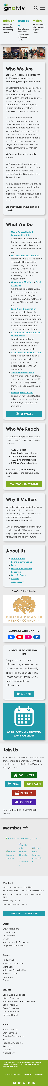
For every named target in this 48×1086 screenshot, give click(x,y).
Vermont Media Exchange (16, 942)
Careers (7, 1049)
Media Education (11, 998)
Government (9, 935)
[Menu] (42, 7)
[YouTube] (14, 1083)
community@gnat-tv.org (18, 904)
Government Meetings (22, 282)
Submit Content (10, 973)
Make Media (9, 960)
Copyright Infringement (13, 1074)
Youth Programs (10, 1005)
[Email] (34, 1083)
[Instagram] (24, 1083)
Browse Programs (11, 928)
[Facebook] (19, 1083)
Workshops (8, 967)
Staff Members (18, 558)
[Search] (36, 8)
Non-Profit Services (12, 1011)
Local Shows (9, 932)
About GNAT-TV (10, 1029)
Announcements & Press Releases (19, 1001)
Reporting (8, 1046)
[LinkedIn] (29, 1083)
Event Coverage (11, 1008)
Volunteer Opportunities (14, 970)
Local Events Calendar (14, 995)
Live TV (6, 939)
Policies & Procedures (13, 1043)
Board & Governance (13, 1036)
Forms (6, 980)
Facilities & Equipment (13, 963)
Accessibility (17, 582)
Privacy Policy (27, 1074)
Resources (8, 977)
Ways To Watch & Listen (14, 945)
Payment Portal (10, 1015)
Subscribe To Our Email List (24, 913)
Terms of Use (38, 1074)
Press (5, 1039)
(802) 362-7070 (14, 901)
